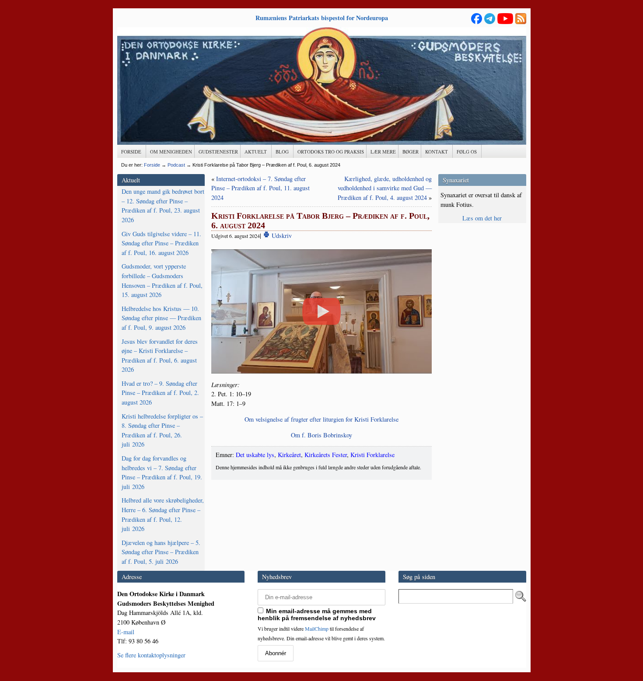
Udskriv (281, 235)
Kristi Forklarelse (372, 455)
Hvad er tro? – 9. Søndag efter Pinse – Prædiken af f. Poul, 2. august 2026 (160, 392)
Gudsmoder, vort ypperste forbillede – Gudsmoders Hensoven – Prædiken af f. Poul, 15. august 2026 (162, 280)
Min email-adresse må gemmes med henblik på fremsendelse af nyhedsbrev (317, 615)
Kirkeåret (289, 455)
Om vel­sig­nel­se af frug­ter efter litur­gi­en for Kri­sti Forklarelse (321, 419)
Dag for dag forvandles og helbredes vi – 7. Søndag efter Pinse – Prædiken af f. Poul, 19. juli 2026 (162, 472)
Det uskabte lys (255, 455)
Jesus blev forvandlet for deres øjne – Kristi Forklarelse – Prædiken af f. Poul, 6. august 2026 (160, 355)
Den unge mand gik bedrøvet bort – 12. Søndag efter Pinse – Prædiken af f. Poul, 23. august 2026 (163, 205)
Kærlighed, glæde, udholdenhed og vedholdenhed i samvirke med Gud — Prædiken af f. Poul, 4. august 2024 (385, 188)
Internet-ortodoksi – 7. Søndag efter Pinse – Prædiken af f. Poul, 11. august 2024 (260, 188)
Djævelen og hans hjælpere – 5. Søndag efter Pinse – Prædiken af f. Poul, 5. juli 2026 (161, 552)
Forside (152, 165)
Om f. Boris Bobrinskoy (321, 435)
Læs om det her (482, 218)
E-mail (125, 632)
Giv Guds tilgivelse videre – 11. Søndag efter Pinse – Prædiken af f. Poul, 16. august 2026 (161, 243)
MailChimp (316, 628)
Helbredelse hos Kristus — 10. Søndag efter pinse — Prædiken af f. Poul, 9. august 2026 (161, 318)
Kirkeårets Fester (325, 455)
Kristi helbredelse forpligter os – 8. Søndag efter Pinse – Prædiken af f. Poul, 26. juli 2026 (162, 430)
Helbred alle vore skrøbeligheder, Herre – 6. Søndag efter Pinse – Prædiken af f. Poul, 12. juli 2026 (163, 514)
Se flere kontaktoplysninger (151, 655)
